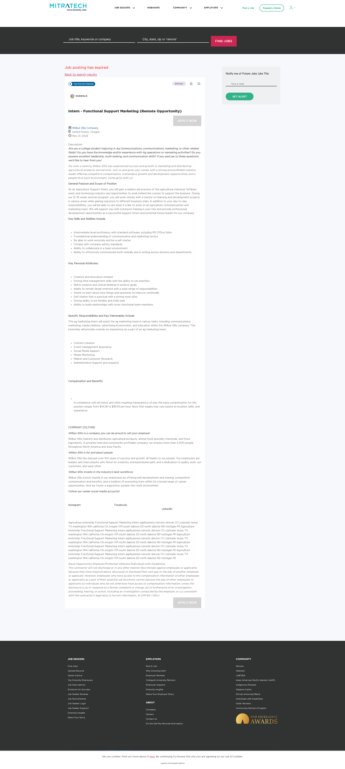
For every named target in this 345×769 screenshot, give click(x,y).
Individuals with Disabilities (249, 699)
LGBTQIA (240, 675)
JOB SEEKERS (122, 8)
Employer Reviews (155, 675)
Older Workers (243, 703)
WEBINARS (153, 8)
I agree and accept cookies (172, 763)
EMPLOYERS (211, 8)
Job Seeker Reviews (78, 694)
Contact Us (151, 719)
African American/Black (248, 694)
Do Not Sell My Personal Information (164, 724)
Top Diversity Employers (80, 680)
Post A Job (151, 666)
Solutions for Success (79, 689)
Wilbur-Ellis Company (85, 128)
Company (151, 710)
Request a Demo (272, 8)
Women (240, 666)
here (152, 756)
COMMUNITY (180, 8)
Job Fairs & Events (77, 699)
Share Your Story (76, 717)
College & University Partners (160, 680)
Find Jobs (73, 666)
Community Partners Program (251, 708)
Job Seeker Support (78, 708)
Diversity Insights (76, 713)
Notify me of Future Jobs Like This (247, 73)
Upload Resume (76, 671)
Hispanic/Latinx (244, 689)
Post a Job (248, 8)
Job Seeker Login (77, 703)
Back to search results (81, 74)
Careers (150, 714)
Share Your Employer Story (160, 694)
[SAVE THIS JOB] (199, 83)
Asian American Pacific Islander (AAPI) (255, 680)
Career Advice (75, 675)
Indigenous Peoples (246, 685)
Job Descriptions (76, 685)
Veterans (240, 671)
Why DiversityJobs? (156, 671)
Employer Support (155, 685)
